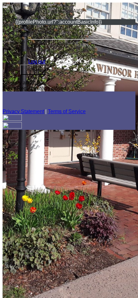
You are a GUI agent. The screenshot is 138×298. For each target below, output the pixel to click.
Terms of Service (67, 111)
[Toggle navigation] (5, 7)
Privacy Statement (23, 111)
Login (33, 69)
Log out (36, 61)
